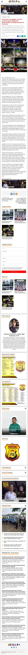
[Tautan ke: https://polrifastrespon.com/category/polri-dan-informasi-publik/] (25, 472)
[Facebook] (11, 194)
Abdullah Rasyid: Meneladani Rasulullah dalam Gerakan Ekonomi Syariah (13, 566)
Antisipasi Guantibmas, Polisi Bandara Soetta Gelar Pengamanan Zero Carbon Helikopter (13, 557)
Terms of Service (20, 651)
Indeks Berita (3, 653)
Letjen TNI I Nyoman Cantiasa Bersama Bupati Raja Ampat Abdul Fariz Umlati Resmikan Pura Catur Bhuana (20, 222)
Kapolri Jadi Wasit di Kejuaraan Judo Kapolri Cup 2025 (14, 542)
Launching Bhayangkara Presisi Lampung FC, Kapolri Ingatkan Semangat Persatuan (13, 538)
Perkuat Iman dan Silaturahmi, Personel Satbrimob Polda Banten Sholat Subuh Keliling (13, 591)
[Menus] (2, 1)
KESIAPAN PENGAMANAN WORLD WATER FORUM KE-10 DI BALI (7, 199)
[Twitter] (14, 194)
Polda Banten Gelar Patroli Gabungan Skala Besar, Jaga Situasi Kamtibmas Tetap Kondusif (14, 582)
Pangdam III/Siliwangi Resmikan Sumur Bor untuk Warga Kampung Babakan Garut (13, 599)
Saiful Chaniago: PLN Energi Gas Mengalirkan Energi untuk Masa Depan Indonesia (13, 617)
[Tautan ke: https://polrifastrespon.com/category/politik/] (25, 408)
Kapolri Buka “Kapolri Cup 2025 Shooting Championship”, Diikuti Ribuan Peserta (13, 545)
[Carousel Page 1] (11, 433)
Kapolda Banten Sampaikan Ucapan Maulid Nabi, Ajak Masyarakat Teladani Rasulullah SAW (14, 574)
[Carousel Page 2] (12, 433)
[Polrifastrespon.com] (14, 1)
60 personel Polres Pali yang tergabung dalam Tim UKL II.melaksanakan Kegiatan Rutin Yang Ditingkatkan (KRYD (7, 238)
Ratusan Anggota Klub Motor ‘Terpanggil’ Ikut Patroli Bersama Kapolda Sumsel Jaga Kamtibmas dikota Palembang (20, 200)
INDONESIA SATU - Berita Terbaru (10, 552)
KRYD (3, 36)
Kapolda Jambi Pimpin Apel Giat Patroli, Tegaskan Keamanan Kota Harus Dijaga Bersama (7, 222)
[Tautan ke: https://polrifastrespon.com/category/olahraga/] (25, 505)
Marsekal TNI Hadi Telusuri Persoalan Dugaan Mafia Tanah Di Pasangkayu (12, 430)
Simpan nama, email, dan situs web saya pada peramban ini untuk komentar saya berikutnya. (12, 268)
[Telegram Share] (22, 36)
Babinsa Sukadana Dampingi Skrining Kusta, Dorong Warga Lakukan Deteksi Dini (13, 634)
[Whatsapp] (25, 36)
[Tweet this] (20, 36)
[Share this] (18, 36)
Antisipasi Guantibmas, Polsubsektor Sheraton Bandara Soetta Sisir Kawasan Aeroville (13, 626)
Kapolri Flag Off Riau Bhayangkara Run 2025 (13, 548)
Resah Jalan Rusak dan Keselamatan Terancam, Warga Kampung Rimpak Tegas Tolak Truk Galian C (14, 608)
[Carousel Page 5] (17, 433)
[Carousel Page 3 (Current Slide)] (14, 433)
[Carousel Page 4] (15, 433)
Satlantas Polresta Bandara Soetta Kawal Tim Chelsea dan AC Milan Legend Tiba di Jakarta (14, 534)
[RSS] (16, 194)
